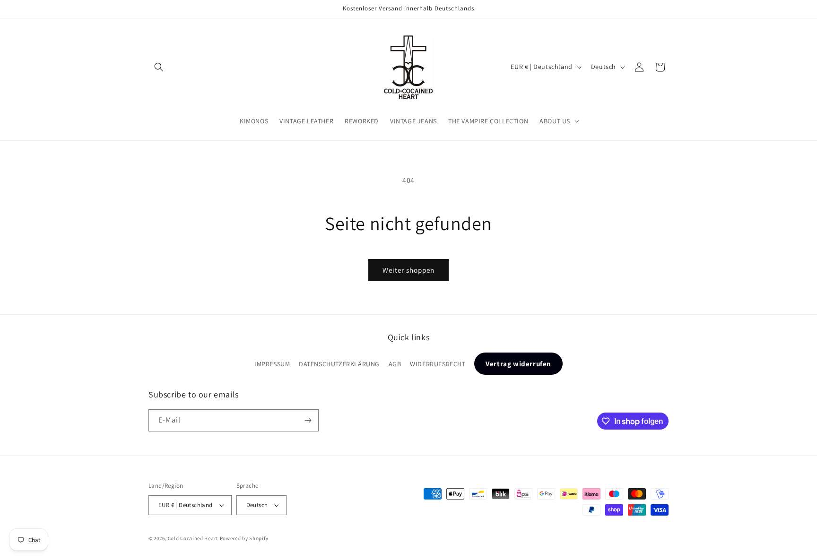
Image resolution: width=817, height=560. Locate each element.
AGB (395, 364)
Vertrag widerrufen (518, 363)
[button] (158, 67)
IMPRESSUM (272, 364)
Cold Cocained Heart (193, 538)
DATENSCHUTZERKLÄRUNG (339, 364)
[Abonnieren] (307, 420)
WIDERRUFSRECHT (437, 364)
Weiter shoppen (408, 270)
